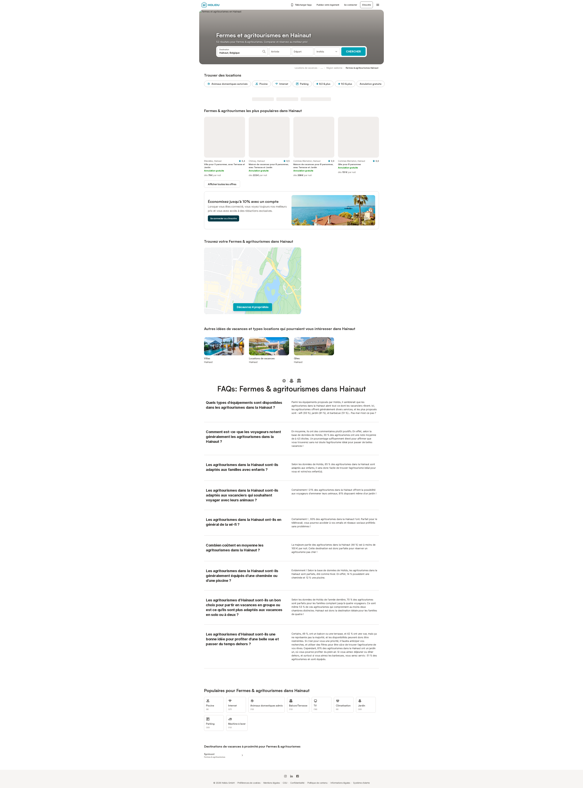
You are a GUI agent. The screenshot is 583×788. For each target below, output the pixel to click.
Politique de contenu (317, 782)
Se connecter (350, 4)
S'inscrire (366, 4)
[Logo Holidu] (217, 5)
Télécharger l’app (303, 4)
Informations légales (340, 782)
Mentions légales (271, 782)
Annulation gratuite (370, 83)
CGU (285, 782)
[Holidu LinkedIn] (291, 776)
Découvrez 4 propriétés (252, 307)
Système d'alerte (361, 782)
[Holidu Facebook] (297, 776)
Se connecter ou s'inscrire (223, 218)
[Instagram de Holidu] (285, 776)
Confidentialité (297, 782)
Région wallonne (334, 68)
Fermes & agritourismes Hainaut (362, 68)
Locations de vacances (306, 68)
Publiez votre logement (328, 4)
